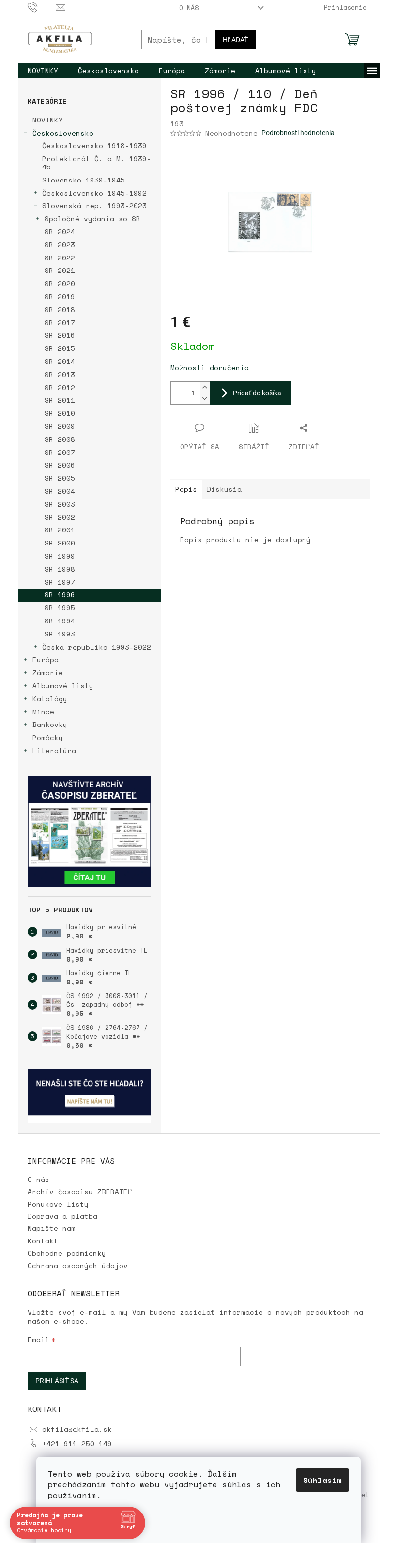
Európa (45, 659)
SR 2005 (60, 478)
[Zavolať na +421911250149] (42, 7)
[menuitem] (43, 70)
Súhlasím (319, 1480)
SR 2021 (60, 270)
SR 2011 (60, 400)
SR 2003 (60, 504)
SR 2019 (60, 296)
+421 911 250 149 (77, 1443)
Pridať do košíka (257, 393)
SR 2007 (60, 452)
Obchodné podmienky (67, 1253)
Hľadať (235, 40)
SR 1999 (60, 556)
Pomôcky (47, 737)
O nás (188, 8)
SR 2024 (60, 232)
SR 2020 (60, 283)
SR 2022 (60, 258)
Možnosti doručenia (209, 367)
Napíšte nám (52, 1228)
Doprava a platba (62, 1216)
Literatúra (54, 750)
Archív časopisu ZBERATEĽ (80, 1191)
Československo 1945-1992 (94, 193)
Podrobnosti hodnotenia (298, 132)
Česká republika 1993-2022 (96, 647)
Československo (62, 133)
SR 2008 (60, 439)
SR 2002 (60, 517)
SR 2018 (60, 309)
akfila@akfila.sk (77, 1429)
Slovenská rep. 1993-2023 (94, 205)
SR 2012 (60, 387)
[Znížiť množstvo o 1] (205, 398)
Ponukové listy (58, 1204)
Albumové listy (62, 686)
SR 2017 (60, 323)
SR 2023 (60, 245)
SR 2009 (60, 426)
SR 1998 (60, 569)
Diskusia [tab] (224, 489)
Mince (43, 712)
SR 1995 (60, 608)
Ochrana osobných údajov (78, 1265)
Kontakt (43, 1241)
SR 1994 (60, 621)
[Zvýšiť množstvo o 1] (205, 387)
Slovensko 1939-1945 (83, 180)
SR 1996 (60, 595)
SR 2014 (60, 361)
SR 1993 (60, 634)
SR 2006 (60, 465)
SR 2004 (60, 491)
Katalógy (49, 699)
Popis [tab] (186, 489)
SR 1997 (60, 582)
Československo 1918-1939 (94, 145)
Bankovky (49, 724)
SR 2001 (60, 530)
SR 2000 (60, 543)
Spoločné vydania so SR (92, 218)
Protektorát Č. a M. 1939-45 (96, 162)
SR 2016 (60, 335)
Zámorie (47, 672)
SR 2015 (60, 348)
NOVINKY (47, 120)
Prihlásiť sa (56, 1381)
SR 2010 (60, 413)
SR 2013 (60, 374)
